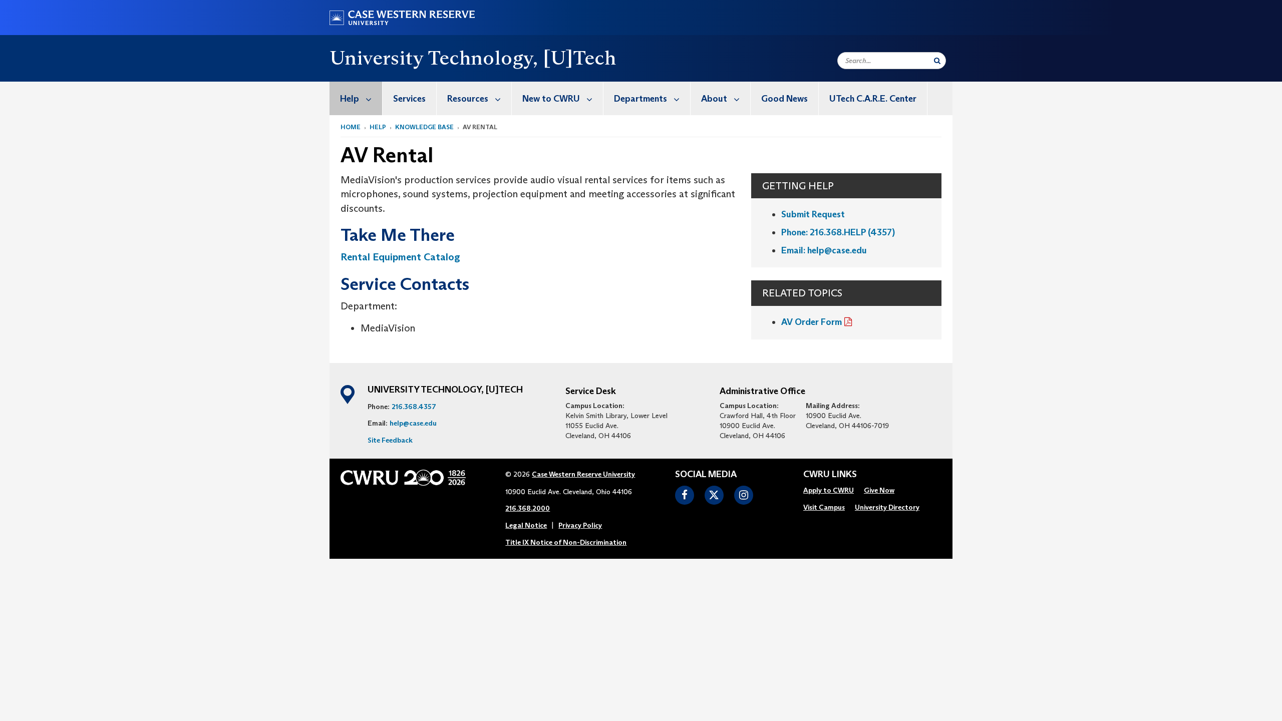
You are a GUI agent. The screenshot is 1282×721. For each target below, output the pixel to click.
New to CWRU (551, 98)
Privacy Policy (580, 525)
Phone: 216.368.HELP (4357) (838, 232)
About (714, 98)
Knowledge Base (424, 127)
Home (351, 127)
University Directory (887, 507)
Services (409, 98)
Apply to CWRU (828, 490)
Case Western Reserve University (583, 474)
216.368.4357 (414, 406)
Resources (467, 98)
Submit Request (813, 214)
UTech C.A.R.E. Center (872, 98)
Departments (640, 98)
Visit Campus (824, 507)
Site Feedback (390, 440)
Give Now (879, 490)
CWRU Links (830, 475)
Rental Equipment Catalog (400, 257)
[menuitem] (356, 98)
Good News (784, 98)
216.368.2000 (527, 508)
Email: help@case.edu (824, 250)
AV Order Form (811, 321)
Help (349, 98)
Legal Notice (526, 525)
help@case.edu (413, 423)
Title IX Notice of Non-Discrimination (565, 542)
